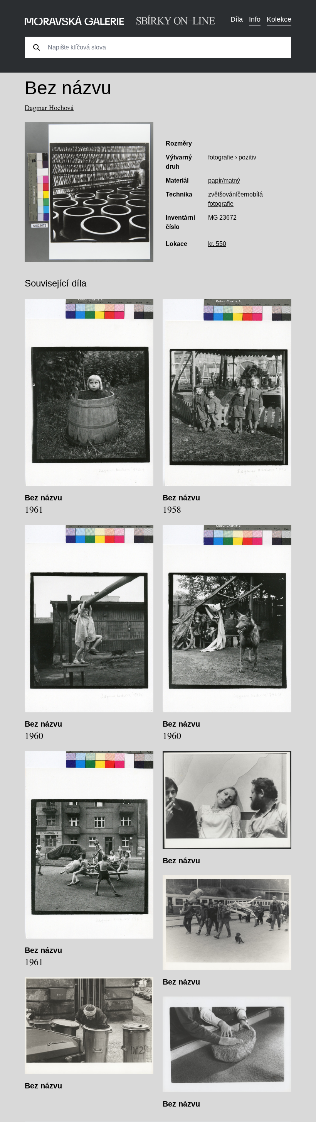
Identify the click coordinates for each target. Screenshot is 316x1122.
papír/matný (224, 180)
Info (255, 19)
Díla (236, 19)
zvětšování (222, 194)
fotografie (221, 157)
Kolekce (279, 19)
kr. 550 (217, 244)
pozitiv (247, 157)
